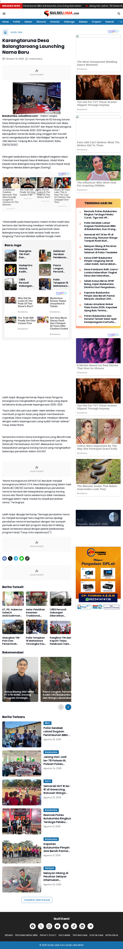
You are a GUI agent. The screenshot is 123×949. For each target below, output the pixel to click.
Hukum (28, 21)
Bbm (47, 723)
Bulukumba (51, 752)
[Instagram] (49, 926)
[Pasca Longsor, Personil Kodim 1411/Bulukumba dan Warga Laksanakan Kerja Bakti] (45, 270)
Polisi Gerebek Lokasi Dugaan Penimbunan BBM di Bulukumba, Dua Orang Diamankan (57, 731)
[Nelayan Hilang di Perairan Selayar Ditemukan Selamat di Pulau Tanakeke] (21, 879)
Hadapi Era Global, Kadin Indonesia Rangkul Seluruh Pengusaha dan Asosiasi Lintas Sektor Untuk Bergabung (26, 268)
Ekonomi (41, 21)
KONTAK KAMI (96, 935)
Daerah (110, 21)
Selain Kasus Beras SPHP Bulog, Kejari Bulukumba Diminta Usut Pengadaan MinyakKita (99, 284)
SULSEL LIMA (53, 945)
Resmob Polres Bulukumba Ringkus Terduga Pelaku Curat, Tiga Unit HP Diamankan (57, 818)
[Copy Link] (27, 558)
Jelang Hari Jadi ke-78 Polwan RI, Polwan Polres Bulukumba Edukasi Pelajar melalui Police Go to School (57, 760)
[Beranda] (5, 32)
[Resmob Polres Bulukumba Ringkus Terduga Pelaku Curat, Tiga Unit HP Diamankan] (21, 821)
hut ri (48, 781)
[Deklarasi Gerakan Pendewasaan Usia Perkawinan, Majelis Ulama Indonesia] (45, 256)
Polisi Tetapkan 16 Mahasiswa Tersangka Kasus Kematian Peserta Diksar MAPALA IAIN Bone (60, 282)
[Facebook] (4, 558)
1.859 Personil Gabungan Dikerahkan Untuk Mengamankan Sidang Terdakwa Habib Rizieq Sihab (26, 282)
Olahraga (69, 21)
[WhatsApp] (21, 558)
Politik (16, 21)
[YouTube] (57, 926)
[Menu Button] (4, 14)
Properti (96, 21)
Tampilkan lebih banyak (37, 899)
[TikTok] (74, 926)
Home (5, 21)
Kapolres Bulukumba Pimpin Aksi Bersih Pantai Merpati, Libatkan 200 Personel (57, 847)
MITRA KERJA (111, 935)
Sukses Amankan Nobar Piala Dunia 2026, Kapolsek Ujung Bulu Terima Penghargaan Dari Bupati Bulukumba (100, 307)
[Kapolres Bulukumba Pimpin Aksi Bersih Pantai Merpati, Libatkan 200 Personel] (21, 850)
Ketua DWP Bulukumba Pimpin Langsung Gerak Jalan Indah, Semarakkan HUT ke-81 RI (99, 261)
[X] (10, 558)
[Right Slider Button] (120, 22)
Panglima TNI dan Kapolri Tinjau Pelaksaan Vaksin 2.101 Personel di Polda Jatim (60, 641)
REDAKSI (9, 935)
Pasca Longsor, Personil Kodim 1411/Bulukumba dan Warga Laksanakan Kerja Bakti (60, 268)
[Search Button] (119, 14)
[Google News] (66, 926)
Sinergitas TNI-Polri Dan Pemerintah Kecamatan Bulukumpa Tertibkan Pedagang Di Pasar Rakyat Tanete (26, 254)
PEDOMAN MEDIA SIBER (26, 935)
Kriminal (54, 21)
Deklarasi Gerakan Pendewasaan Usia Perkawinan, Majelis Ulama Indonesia (60, 254)
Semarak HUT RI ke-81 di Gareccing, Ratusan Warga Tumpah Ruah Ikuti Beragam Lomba (57, 789)
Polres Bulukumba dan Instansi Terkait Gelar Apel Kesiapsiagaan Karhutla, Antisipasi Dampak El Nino (100, 319)
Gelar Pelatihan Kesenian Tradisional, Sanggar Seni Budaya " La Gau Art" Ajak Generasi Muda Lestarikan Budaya (36, 612)
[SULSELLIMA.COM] (61, 14)
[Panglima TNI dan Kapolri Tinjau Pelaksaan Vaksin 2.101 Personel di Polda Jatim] (60, 627)
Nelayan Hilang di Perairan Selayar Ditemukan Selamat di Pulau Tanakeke (56, 876)
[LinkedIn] (82, 926)
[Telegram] (16, 558)
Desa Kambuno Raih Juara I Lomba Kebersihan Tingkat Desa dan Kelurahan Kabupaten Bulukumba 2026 (101, 272)
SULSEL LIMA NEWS (75, 945)
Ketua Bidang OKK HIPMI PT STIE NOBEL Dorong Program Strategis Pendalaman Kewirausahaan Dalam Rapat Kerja (19, 695)
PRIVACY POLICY (48, 935)
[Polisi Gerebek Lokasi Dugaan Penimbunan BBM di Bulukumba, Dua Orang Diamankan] (21, 734)
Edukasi (83, 21)
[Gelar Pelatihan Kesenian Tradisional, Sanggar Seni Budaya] (36, 598)
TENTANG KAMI (79, 935)
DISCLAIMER (64, 935)
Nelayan (49, 868)
